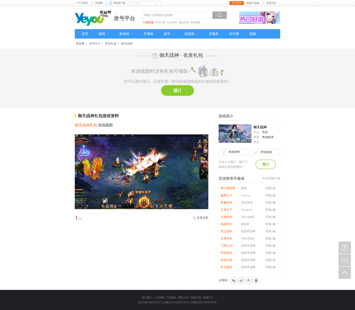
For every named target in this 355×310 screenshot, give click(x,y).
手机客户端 (119, 2)
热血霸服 (196, 22)
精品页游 (184, 22)
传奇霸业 (226, 252)
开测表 (148, 33)
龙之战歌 (226, 231)
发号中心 (94, 43)
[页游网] (93, 17)
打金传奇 (172, 22)
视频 (252, 33)
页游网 (99, 2)
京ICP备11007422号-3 (150, 302)
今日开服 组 (271, 178)
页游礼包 (110, 43)
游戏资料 (234, 151)
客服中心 (208, 297)
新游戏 (124, 33)
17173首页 (82, 2)
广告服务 (171, 297)
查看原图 (202, 217)
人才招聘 (159, 297)
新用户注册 (253, 3)
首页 (85, 33)
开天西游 (226, 267)
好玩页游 (160, 22)
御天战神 (260, 127)
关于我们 (147, 297)
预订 (177, 90)
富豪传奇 (226, 202)
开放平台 (271, 3)
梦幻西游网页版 (230, 188)
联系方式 (196, 297)
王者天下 (226, 209)
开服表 (214, 33)
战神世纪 (226, 224)
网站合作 (184, 297)
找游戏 (189, 33)
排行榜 (234, 33)
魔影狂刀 (226, 195)
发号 (167, 33)
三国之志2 (227, 245)
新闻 (102, 33)
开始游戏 (263, 152)
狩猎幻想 (226, 260)
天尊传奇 (226, 216)
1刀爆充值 (148, 22)
